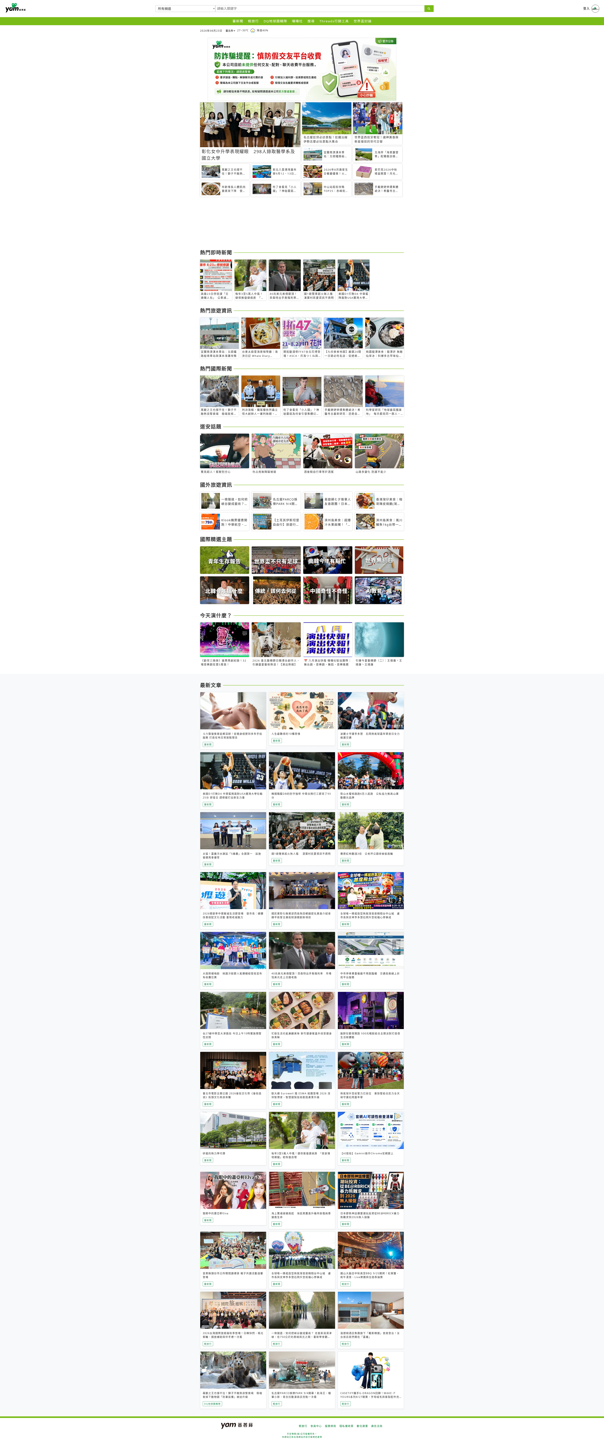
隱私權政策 (346, 1426)
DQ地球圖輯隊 (275, 21)
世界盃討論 (363, 21)
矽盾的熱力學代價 (214, 1153)
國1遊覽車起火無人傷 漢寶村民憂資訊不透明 (301, 853)
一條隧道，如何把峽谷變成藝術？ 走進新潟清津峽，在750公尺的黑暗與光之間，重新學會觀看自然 (301, 1336)
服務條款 (330, 1426)
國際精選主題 (216, 539)
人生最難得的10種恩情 (285, 734)
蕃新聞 (237, 21)
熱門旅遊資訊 (216, 310)
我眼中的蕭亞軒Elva (216, 1213)
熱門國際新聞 (216, 368)
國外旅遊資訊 (216, 484)
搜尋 (311, 21)
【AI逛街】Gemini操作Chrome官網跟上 (367, 1153)
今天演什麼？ (216, 615)
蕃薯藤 (15, 8)
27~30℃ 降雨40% (252, 30)
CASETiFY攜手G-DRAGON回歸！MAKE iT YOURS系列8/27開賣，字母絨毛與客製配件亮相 (369, 1396)
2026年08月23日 (211, 30)
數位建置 (362, 1426)
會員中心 (316, 1426)
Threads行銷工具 (334, 21)
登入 (586, 8)
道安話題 (210, 426)
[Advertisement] (294, 223)
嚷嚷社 (297, 21)
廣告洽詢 (377, 1426)
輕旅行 (253, 21)
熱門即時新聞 (216, 252)
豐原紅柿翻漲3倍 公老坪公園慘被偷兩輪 (366, 853)
